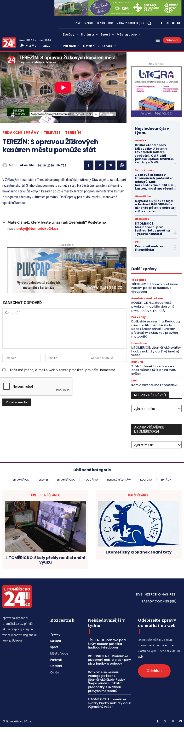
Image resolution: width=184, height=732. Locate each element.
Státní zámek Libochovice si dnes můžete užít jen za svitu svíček (153, 370)
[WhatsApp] (121, 165)
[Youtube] (179, 23)
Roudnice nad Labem (147, 298)
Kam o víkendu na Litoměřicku (149, 248)
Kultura (137, 362)
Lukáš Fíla (26, 165)
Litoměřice (142, 219)
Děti (137, 242)
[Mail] (173, 23)
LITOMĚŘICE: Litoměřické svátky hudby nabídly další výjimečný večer (156, 351)
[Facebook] (161, 23)
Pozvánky (138, 317)
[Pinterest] (110, 165)
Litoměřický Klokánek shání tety (139, 552)
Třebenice (138, 280)
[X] (99, 165)
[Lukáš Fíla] (5, 165)
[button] (149, 23)
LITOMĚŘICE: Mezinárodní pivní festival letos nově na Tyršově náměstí (152, 228)
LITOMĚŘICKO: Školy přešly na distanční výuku (46, 560)
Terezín (73, 132)
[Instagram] (167, 23)
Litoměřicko (143, 196)
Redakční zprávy (20, 132)
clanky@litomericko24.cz (35, 228)
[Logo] (9, 42)
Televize (52, 132)
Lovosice (140, 140)
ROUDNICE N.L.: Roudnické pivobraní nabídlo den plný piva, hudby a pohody (152, 306)
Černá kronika (144, 170)
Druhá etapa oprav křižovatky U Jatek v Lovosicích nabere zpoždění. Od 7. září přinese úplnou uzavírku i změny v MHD (154, 153)
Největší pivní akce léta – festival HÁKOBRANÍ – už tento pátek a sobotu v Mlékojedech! (154, 206)
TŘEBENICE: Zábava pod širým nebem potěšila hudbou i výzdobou (154, 288)
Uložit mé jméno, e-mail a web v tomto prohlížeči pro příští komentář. (62, 370)
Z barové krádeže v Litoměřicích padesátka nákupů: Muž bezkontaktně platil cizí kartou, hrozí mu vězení (154, 182)
